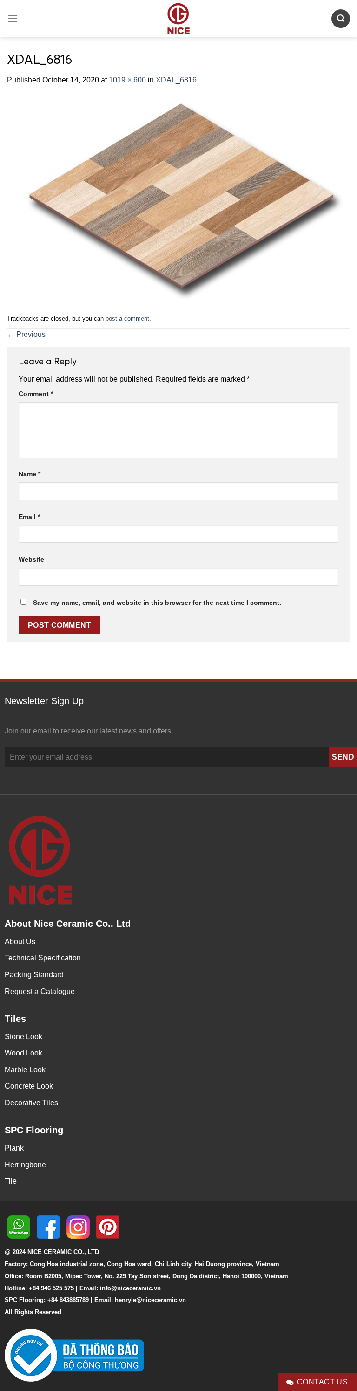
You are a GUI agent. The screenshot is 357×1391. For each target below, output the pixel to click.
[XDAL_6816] (178, 198)
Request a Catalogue (40, 991)
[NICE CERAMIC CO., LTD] (178, 18)
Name (29, 474)
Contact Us (322, 1382)
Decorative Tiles (31, 1103)
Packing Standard (34, 975)
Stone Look (23, 1037)
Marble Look (25, 1070)
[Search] (340, 18)
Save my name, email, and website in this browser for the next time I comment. (157, 602)
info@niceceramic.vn (130, 1288)
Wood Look (23, 1053)
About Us (20, 942)
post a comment (127, 318)
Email (29, 517)
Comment (36, 393)
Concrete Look (29, 1086)
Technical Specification (43, 958)
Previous (26, 334)
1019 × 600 (127, 80)
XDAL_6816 (176, 80)
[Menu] (12, 18)
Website (31, 559)
